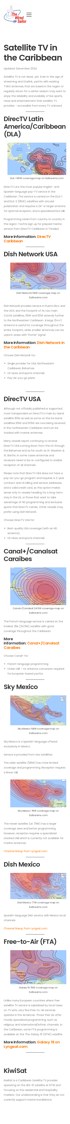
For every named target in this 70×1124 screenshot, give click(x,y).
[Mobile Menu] (29, 14)
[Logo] (15, 14)
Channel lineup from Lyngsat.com (25, 851)
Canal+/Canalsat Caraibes (31, 645)
